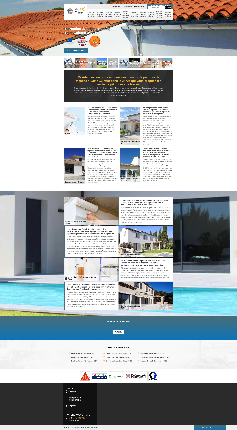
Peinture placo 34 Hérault (151, 14)
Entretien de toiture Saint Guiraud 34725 (119, 361)
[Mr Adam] (76, 10)
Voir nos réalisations (76, 51)
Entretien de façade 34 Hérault (100, 14)
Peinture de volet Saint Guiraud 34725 (83, 353)
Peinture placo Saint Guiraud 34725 (117, 357)
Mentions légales (92, 428)
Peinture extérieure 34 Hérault (134, 14)
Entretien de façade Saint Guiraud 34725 (153, 361)
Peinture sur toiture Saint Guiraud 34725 (119, 353)
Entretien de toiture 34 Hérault (108, 14)
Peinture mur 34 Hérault (143, 14)
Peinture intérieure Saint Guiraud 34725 (84, 361)
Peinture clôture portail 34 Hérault (159, 14)
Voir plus (118, 332)
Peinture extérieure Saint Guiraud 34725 (153, 353)
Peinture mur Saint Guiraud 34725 (82, 357)
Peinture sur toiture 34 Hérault (125, 14)
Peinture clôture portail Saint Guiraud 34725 (154, 357)
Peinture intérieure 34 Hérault (168, 14)
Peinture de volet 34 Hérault (117, 14)
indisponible (115, 6)
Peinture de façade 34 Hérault (91, 14)
